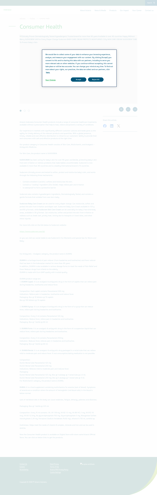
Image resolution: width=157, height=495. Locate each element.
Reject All (96, 80)
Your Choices (50, 80)
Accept (78, 80)
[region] (79, 68)
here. (48, 72)
